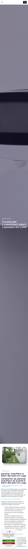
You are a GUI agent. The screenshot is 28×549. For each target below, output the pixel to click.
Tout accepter (9, 540)
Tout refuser (9, 543)
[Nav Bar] (25, 2)
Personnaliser (8, 545)
